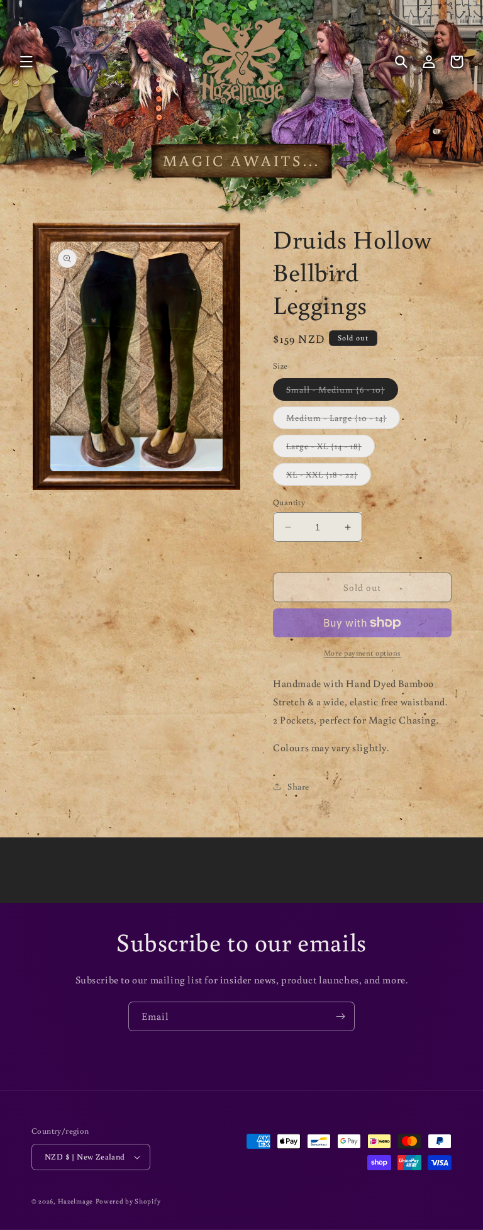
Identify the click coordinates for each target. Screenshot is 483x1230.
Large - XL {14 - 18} (330, 448)
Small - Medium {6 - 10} (342, 392)
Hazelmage (75, 1201)
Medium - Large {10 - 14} (343, 420)
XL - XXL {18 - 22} (328, 477)
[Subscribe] (340, 1016)
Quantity (289, 502)
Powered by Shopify (128, 1201)
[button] (26, 61)
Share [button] (298, 786)
